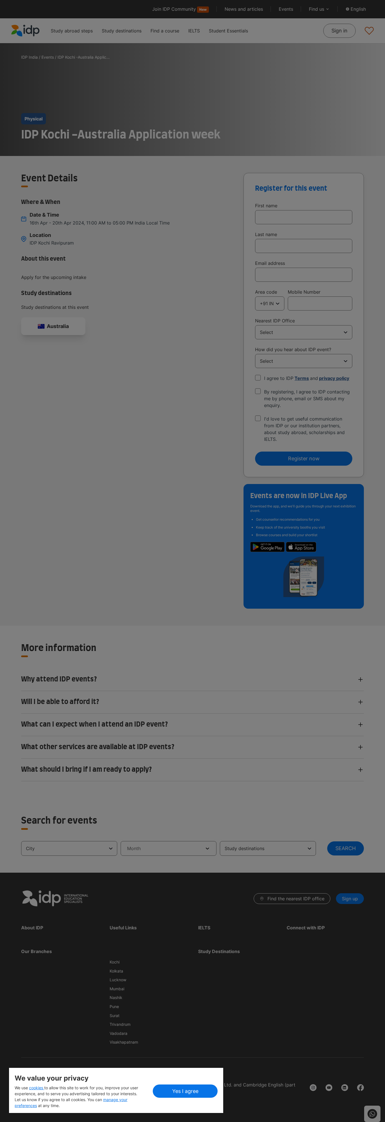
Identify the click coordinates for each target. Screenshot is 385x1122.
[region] (116, 1090)
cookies (36, 1087)
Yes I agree (185, 1091)
